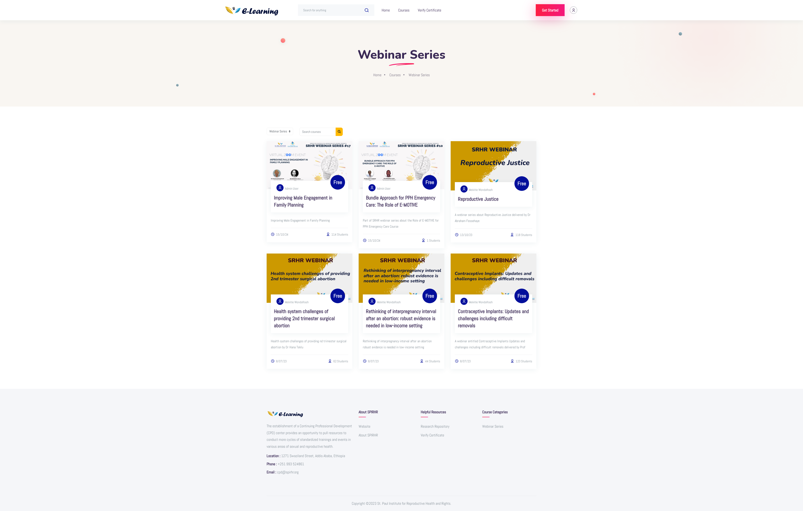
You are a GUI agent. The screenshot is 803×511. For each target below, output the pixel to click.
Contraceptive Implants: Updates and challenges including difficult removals (493, 318)
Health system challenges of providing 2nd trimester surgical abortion (304, 318)
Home (386, 10)
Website (364, 426)
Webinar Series (419, 74)
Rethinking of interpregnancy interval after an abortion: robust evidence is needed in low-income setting (401, 318)
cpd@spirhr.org (288, 472)
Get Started (550, 10)
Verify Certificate (429, 10)
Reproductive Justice (478, 199)
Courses (403, 10)
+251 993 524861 (291, 464)
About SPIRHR (368, 435)
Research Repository (435, 426)
